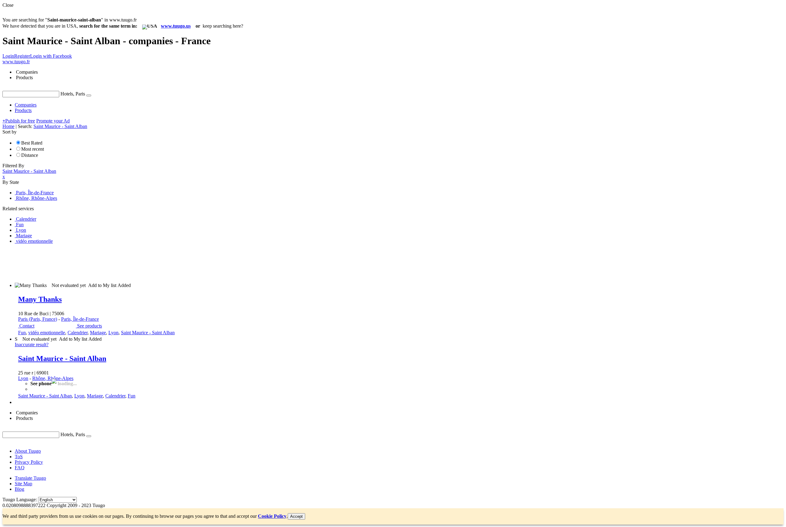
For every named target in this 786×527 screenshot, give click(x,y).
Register (22, 56)
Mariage (98, 332)
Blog (19, 489)
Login (8, 56)
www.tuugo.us (176, 26)
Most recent (32, 149)
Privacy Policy (29, 462)
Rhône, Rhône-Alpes (52, 378)
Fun (22, 332)
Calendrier (78, 332)
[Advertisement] (114, 263)
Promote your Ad (53, 120)
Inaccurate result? (32, 344)
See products (89, 325)
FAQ (20, 467)
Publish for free (18, 120)
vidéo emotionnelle (46, 332)
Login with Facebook (51, 56)
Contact (26, 325)
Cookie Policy (272, 516)
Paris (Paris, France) (37, 319)
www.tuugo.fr (16, 61)
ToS (19, 456)
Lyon (113, 332)
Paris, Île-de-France (80, 319)
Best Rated (31, 142)
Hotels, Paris (72, 93)
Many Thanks (40, 299)
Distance (29, 155)
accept (296, 516)
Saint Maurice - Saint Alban (148, 332)
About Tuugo (28, 451)
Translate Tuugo (30, 478)
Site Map (23, 483)
